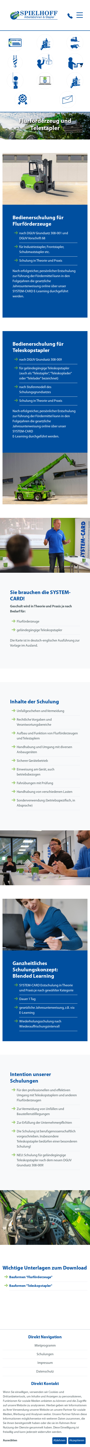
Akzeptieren (76, 1440)
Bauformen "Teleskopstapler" (30, 1286)
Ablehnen (59, 1440)
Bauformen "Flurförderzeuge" (30, 1277)
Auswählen (10, 1440)
